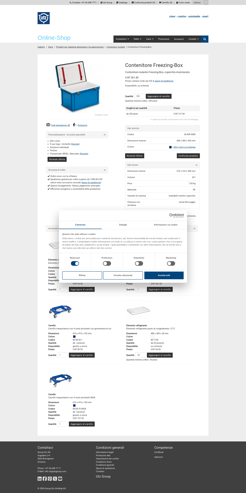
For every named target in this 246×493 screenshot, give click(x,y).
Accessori (179, 39)
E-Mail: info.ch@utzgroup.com (52, 471)
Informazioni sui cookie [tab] (165, 224)
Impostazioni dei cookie (107, 458)
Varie (50, 47)
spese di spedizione (164, 81)
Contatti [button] (192, 39)
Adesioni (158, 457)
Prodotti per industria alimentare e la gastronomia (79, 47)
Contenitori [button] (121, 39)
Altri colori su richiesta (184, 147)
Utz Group (107, 2)
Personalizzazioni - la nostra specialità (66, 134)
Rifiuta (82, 275)
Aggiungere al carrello (158, 96)
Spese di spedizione (91, 182)
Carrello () (166, 2)
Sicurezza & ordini (56, 170)
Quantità (129, 96)
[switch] (107, 263)
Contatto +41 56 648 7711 (84, 2)
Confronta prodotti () (144, 2)
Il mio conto (184, 2)
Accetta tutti (164, 275)
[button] (199, 2)
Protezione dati (103, 455)
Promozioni (163, 39)
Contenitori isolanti (116, 47)
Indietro (41, 47)
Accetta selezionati (123, 275)
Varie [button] (148, 39)
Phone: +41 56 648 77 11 (49, 468)
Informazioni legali (105, 452)
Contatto (100, 471)
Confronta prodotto (188, 156)
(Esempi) (75, 144)
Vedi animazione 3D (60, 125)
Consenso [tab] (80, 224)
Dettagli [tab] (123, 224)
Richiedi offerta (57, 159)
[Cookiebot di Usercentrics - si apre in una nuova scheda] (171, 215)
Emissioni (82, 125)
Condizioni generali (105, 465)
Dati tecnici (132, 165)
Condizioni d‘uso (104, 462)
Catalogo (123, 2)
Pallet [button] (136, 39)
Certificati (159, 452)
